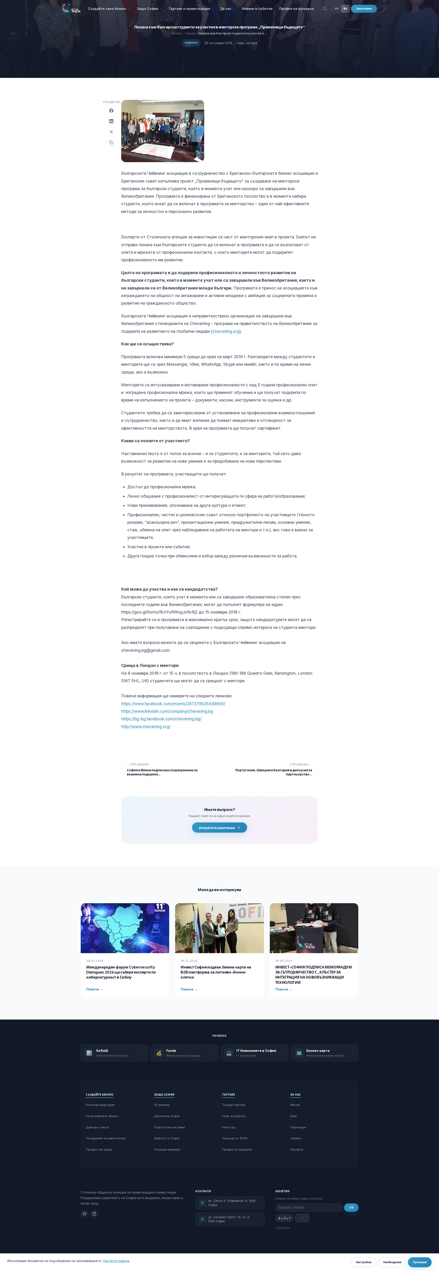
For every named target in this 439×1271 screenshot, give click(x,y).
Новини (191, 42)
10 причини (161, 1105)
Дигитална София (166, 1116)
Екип (293, 1116)
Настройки (364, 1262)
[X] (111, 131)
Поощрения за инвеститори (106, 1138)
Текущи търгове (233, 1105)
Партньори (298, 1127)
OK (351, 1207)
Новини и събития (257, 9)
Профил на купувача (296, 9)
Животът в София (166, 1138)
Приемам (420, 1262)
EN (337, 8)
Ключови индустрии (100, 1105)
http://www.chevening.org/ (146, 726)
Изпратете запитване (217, 828)
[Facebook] (111, 110)
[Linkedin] (94, 1214)
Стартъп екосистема (169, 1127)
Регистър (229, 1127)
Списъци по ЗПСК (234, 1138)
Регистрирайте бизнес (102, 1116)
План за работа (233, 1116)
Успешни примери (167, 1149)
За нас (226, 9)
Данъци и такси (97, 1127)
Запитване (364, 8)
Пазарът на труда (99, 1149)
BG (345, 8)
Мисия (295, 1105)
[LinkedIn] (111, 121)
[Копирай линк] (111, 142)
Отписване (283, 1227)
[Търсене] (325, 8)
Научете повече (116, 1261)
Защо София (147, 9)
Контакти (296, 1149)
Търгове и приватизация (189, 9)
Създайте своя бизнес (107, 9)
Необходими (392, 1262)
